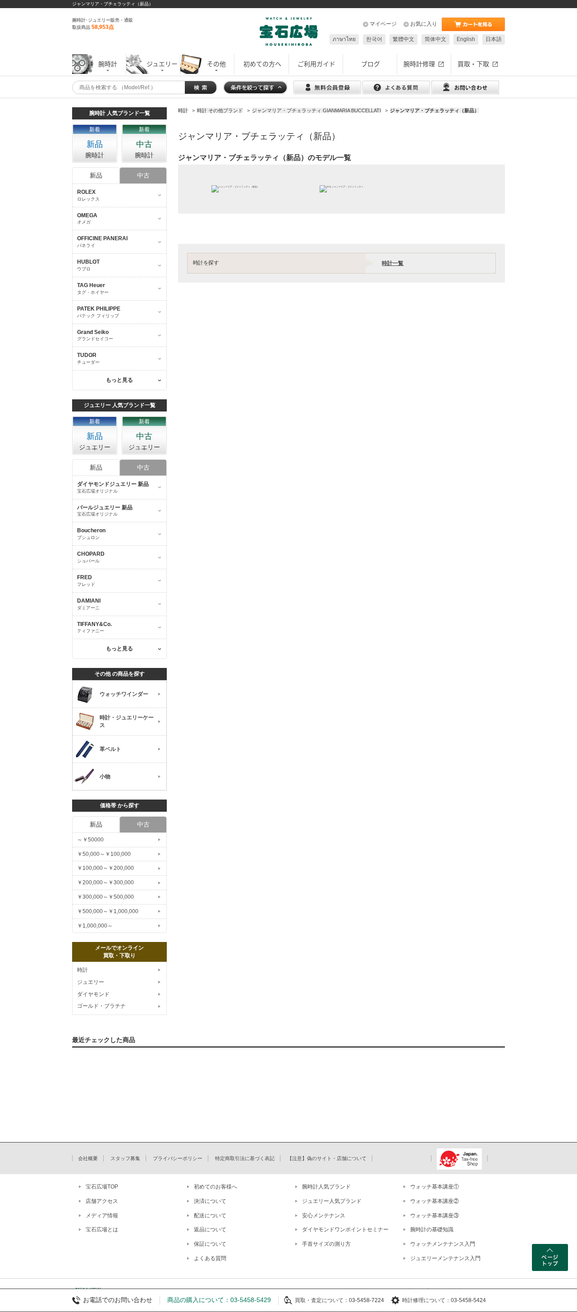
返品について (210, 1229)
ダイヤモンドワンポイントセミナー (345, 1229)
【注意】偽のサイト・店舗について (326, 1158)
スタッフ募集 (125, 1158)
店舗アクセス (102, 1201)
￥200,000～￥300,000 (105, 882)
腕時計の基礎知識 (431, 1229)
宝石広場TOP (102, 1187)
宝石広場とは (102, 1229)
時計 (82, 970)
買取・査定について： (322, 1300)
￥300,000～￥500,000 (105, 897)
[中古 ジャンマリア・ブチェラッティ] (341, 189)
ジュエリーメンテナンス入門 (445, 1258)
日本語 (493, 39)
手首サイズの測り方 (326, 1244)
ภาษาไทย (344, 39)
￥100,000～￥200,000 (105, 868)
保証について (210, 1244)
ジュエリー (90, 982)
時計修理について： (426, 1300)
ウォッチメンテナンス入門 (442, 1244)
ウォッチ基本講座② (434, 1201)
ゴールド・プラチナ (101, 1006)
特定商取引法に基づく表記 (245, 1158)
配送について (210, 1215)
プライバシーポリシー (177, 1158)
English (466, 39)
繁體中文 (403, 39)
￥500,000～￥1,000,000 (107, 911)
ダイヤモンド (93, 994)
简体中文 (435, 39)
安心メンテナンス (323, 1215)
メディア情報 (102, 1215)
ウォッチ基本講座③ (434, 1215)
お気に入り (423, 24)
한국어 (374, 39)
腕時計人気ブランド (326, 1187)
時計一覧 (392, 263)
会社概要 (88, 1158)
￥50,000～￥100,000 (104, 854)
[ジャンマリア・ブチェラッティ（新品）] (235, 189)
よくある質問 (210, 1258)
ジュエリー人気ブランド (332, 1201)
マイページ (383, 24)
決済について (210, 1201)
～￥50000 (90, 840)
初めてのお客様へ (215, 1187)
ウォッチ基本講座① (434, 1187)
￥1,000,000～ (95, 926)
